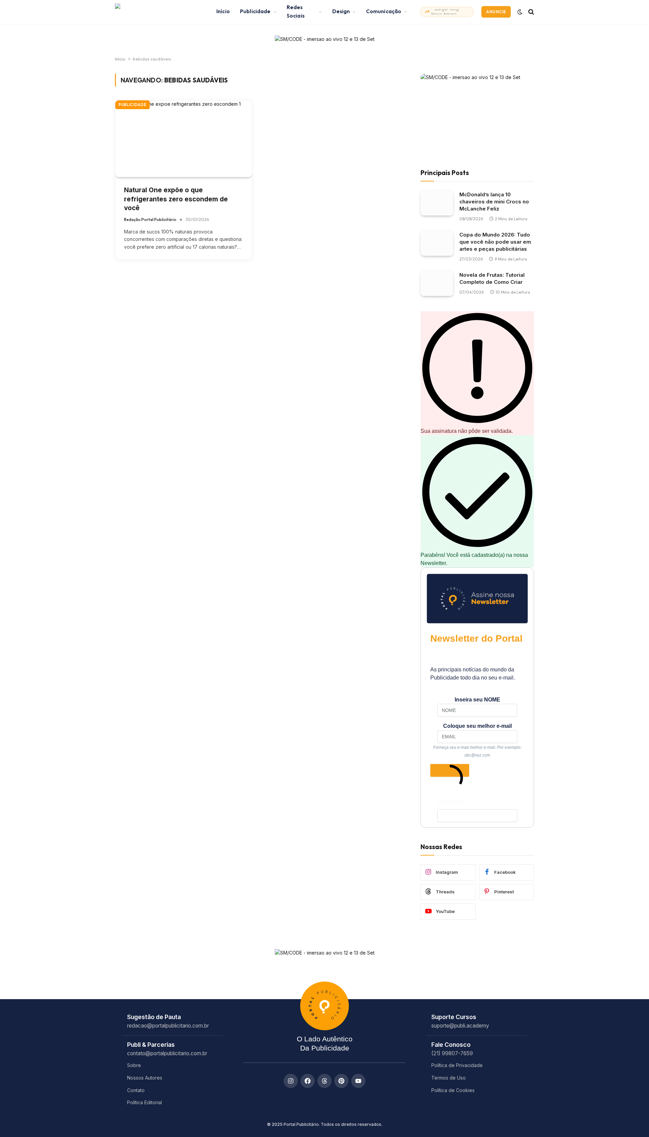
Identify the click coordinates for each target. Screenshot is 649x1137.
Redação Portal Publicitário (150, 219)
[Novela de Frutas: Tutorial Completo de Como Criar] (436, 283)
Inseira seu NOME (477, 699)
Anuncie (496, 11)
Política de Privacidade (457, 1065)
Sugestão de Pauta (154, 1016)
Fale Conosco (451, 1044)
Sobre (134, 1065)
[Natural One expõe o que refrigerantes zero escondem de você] (183, 138)
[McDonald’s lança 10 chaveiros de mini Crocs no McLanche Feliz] (436, 203)
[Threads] (324, 1081)
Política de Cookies (453, 1090)
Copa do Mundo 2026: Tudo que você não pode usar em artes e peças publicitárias (495, 241)
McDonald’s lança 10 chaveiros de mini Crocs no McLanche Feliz (494, 201)
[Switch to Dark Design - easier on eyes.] (520, 12)
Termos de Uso (448, 1078)
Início (223, 11)
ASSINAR (449, 770)
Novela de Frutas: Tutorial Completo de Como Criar (492, 278)
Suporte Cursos (453, 1016)
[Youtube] (358, 1081)
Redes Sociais (296, 11)
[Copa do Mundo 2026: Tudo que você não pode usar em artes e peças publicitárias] (436, 243)
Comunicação (384, 11)
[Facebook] (308, 1081)
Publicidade (255, 11)
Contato (136, 1090)
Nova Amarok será (446, 11)
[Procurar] (530, 11)
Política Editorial (144, 1102)
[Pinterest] (341, 1081)
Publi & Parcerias (151, 1044)
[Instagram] (291, 1081)
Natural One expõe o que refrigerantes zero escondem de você (176, 199)
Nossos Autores (144, 1078)
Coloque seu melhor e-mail (477, 726)
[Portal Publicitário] (157, 12)
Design (341, 11)
